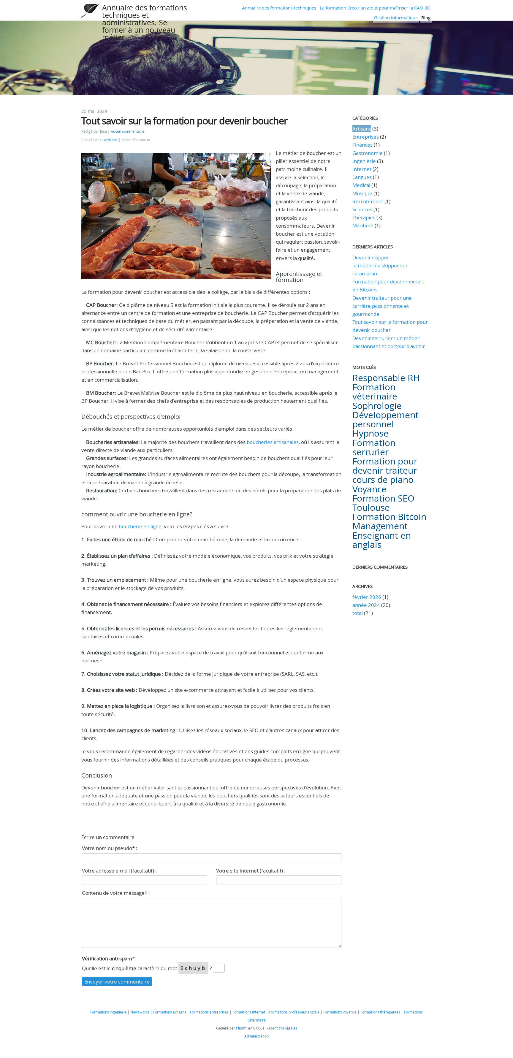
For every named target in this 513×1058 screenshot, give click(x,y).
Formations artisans (169, 1012)
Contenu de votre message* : (116, 892)
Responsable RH (386, 378)
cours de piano (383, 480)
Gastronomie (367, 153)
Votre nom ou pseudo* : (109, 848)
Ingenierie (364, 161)
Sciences (362, 209)
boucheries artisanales (273, 442)
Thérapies (363, 217)
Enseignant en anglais (381, 540)
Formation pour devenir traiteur (384, 465)
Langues (362, 177)
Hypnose (370, 433)
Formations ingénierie (108, 1012)
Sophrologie (377, 406)
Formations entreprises (209, 1012)
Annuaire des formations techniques (279, 8)
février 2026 (366, 597)
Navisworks (139, 1012)
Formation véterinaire (374, 391)
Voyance (369, 489)
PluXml (241, 1028)
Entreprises (365, 136)
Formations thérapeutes (380, 1012)
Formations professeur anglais (294, 1012)
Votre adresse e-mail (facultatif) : (119, 870)
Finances (362, 144)
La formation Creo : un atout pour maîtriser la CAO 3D (375, 8)
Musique (362, 193)
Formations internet (248, 1012)
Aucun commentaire (127, 131)
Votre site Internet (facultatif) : (251, 870)
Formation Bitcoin (389, 517)
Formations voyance (340, 1012)
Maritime (362, 225)
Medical (361, 185)
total (358, 613)
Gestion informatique (396, 17)
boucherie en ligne (140, 526)
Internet (361, 169)
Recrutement (367, 201)
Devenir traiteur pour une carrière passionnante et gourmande (382, 305)
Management (380, 526)
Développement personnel (385, 419)
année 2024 (366, 605)
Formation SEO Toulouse (383, 502)
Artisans (111, 140)
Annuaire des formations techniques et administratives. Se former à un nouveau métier (144, 22)
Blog (425, 17)
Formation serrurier (373, 447)
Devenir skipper (370, 257)
